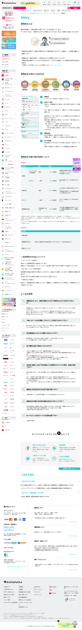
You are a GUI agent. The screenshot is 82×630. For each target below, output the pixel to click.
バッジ (6, 144)
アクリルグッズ (8, 91)
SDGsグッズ (8, 223)
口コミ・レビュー (38, 589)
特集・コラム (7, 597)
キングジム (12, 355)
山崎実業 (12, 399)
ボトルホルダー (8, 188)
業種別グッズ (8, 294)
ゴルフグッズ (8, 196)
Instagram (7, 422)
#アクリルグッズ (38, 10)
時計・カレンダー (9, 235)
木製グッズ (7, 215)
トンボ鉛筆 (12, 375)
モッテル (12, 395)
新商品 (6, 75)
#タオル (53, 10)
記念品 (6, 231)
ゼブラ (11, 372)
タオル (6, 129)
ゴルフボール (8, 200)
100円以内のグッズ (6, 59)
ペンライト (7, 125)
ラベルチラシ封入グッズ (9, 250)
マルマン (12, 389)
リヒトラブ (12, 410)
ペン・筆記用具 (8, 164)
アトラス (12, 340)
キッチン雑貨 (8, 204)
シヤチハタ (12, 368)
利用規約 (21, 589)
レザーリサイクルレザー (9, 219)
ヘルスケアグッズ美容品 (9, 172)
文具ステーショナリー (9, 160)
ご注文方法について (8, 589)
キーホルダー (8, 137)
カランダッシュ (12, 351)
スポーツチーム (5, 328)
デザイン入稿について (9, 592)
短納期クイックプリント (9, 83)
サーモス (12, 362)
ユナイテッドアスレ (12, 402)
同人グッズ (7, 287)
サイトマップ (37, 592)
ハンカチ (7, 152)
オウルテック (12, 343)
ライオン (12, 406)
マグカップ (7, 107)
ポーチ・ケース (8, 118)
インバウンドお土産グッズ (8, 227)
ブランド (7, 254)
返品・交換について (23, 594)
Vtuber (3, 322)
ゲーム (3, 331)
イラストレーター (6, 325)
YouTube (7, 430)
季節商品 (7, 181)
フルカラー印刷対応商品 (8, 79)
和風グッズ (7, 211)
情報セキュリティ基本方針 (25, 600)
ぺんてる (12, 385)
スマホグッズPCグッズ (8, 156)
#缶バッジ (46, 10)
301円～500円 (5, 64)
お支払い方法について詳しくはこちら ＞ (17, 566)
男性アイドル (5, 314)
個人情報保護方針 (23, 597)
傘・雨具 (7, 184)
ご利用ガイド (7, 586)
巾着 (6, 114)
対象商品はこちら (9, 20)
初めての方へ (56, 13)
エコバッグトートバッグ (8, 95)
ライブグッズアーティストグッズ (9, 278)
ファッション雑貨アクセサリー (9, 168)
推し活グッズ (8, 87)
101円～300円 (5, 61)
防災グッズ (7, 239)
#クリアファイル (66, 10)
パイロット (12, 382)
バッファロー (5, 413)
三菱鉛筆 (12, 392)
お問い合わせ (37, 586)
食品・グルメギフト (10, 246)
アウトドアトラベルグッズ (8, 192)
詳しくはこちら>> (56, 65)
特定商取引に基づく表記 (24, 592)
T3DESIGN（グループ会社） (70, 595)
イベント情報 (7, 600)
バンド (3, 319)
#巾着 (58, 10)
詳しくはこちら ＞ (74, 522)
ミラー (6, 122)
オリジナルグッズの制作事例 (10, 602)
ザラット (12, 365)
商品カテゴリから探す (9, 594)
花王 (11, 347)
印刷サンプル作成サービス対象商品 (9, 258)
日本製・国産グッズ (10, 207)
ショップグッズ (8, 290)
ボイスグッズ (8, 141)
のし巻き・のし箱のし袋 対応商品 (9, 274)
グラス (6, 110)
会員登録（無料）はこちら (69, 468)
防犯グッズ (7, 242)
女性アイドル (5, 316)
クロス (11, 358)
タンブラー (7, 99)
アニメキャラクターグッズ (9, 282)
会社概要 (21, 586)
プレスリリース (37, 594)
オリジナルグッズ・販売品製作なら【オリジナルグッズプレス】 (36, 13)
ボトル (6, 103)
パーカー (12, 379)
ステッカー (7, 148)
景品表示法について (23, 607)
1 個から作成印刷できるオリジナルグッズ (9, 263)
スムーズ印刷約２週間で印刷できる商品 (8, 269)
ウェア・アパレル (9, 133)
